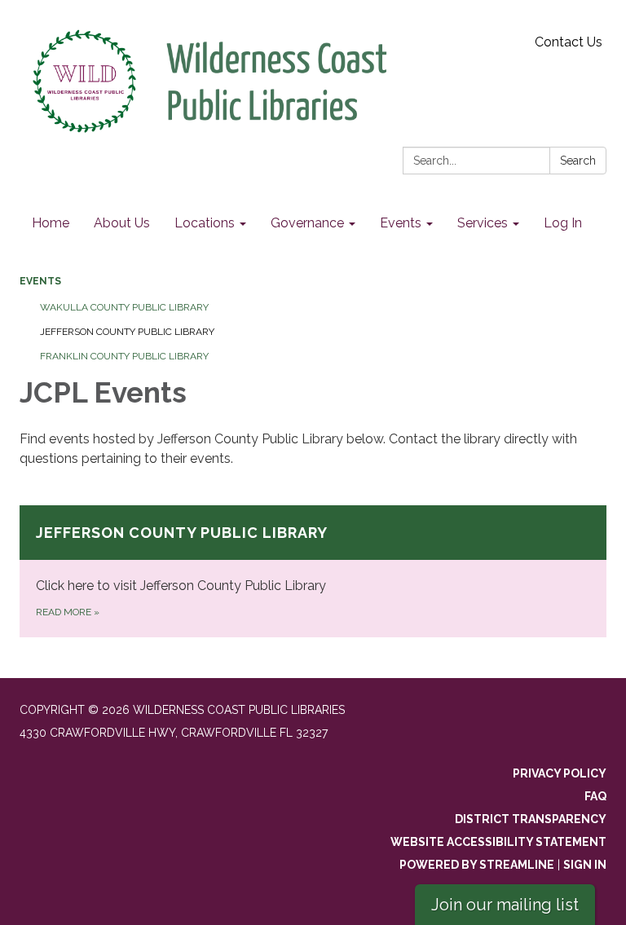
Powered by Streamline (476, 864)
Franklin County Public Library (124, 356)
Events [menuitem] (400, 223)
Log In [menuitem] (563, 223)
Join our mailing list (505, 904)
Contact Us (568, 42)
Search (578, 160)
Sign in (584, 864)
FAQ (595, 796)
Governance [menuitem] (307, 223)
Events (40, 281)
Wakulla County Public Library (124, 307)
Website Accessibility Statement (498, 841)
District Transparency (530, 819)
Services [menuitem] (482, 223)
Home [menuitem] (50, 223)
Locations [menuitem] (204, 223)
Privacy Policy (559, 773)
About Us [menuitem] (122, 223)
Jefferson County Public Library (127, 331)
